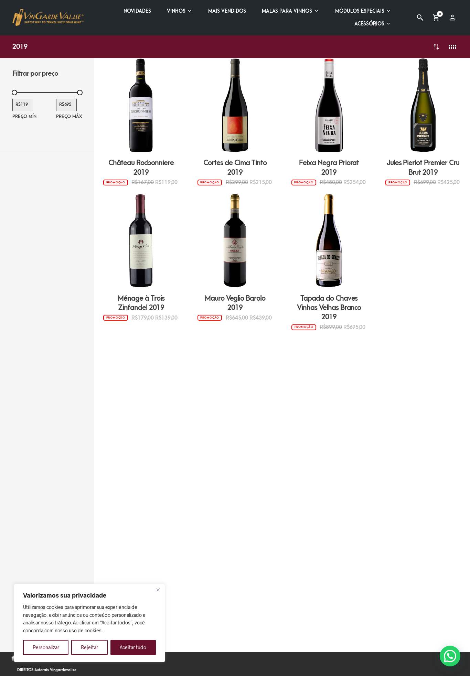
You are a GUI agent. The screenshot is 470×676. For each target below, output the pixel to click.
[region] (89, 623)
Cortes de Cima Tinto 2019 (235, 167)
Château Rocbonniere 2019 (141, 167)
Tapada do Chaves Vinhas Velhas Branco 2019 (329, 307)
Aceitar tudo (133, 647)
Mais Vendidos (227, 11)
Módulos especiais (359, 11)
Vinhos (176, 11)
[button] (450, 656)
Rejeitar (89, 647)
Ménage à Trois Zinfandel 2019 (141, 303)
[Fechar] (158, 590)
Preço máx (69, 116)
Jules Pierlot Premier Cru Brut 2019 (423, 167)
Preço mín (24, 116)
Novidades (137, 11)
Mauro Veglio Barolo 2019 (235, 303)
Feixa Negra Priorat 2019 (329, 167)
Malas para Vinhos (287, 11)
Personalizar (46, 647)
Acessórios (369, 24)
